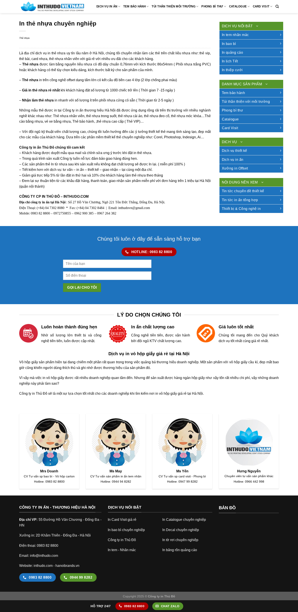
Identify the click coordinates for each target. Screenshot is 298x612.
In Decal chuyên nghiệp (180, 530)
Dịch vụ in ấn (106, 6)
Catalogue (238, 6)
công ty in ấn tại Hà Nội (48, 202)
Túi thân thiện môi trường (173, 6)
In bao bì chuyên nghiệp (126, 530)
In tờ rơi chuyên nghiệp (180, 540)
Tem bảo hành (134, 6)
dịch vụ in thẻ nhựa (50, 53)
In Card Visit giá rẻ (122, 519)
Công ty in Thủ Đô (122, 540)
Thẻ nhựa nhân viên (68, 116)
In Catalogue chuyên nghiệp (184, 519)
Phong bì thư (212, 6)
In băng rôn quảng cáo (179, 550)
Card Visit (261, 6)
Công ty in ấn (73, 110)
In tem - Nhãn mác (122, 550)
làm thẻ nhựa (43, 100)
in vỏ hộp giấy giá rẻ (171, 393)
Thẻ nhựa (24, 38)
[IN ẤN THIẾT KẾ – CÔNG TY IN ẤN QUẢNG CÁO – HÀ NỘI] (52, 6)
